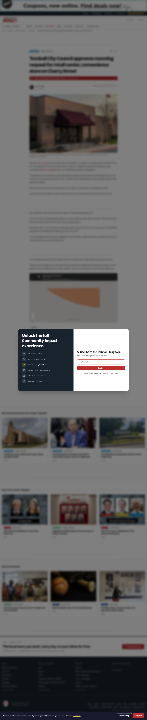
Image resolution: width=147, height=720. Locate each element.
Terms (106, 373)
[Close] (123, 334)
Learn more (77, 716)
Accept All (138, 716)
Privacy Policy (114, 373)
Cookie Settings (124, 716)
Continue (101, 368)
